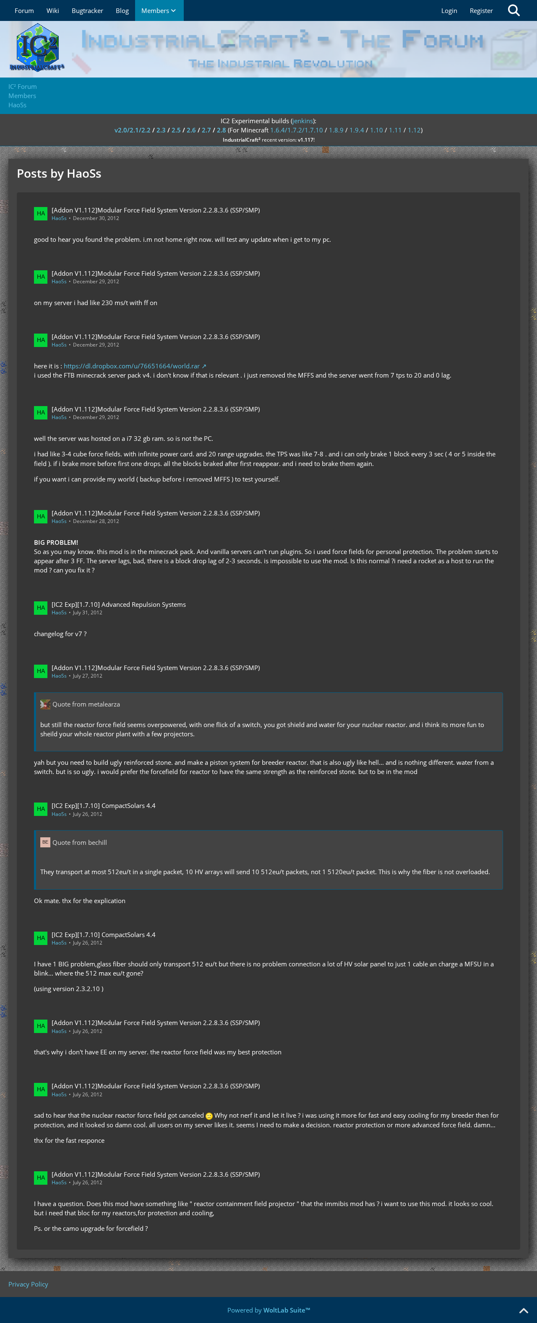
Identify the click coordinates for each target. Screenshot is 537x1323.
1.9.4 (356, 130)
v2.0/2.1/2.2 (133, 130)
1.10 (376, 130)
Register (481, 10)
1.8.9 (336, 130)
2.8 (221, 130)
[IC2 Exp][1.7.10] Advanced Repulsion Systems (119, 604)
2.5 (176, 130)
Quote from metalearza (86, 704)
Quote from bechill (79, 842)
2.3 (161, 130)
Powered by (268, 1310)
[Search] (514, 10)
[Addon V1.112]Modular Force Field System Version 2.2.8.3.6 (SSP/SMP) (156, 210)
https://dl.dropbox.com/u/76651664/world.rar (132, 366)
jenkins (302, 121)
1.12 (414, 130)
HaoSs (59, 218)
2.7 (206, 130)
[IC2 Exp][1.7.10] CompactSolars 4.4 (104, 805)
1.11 (395, 130)
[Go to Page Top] (523, 1311)
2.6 (191, 130)
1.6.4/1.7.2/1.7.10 (296, 130)
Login (449, 10)
